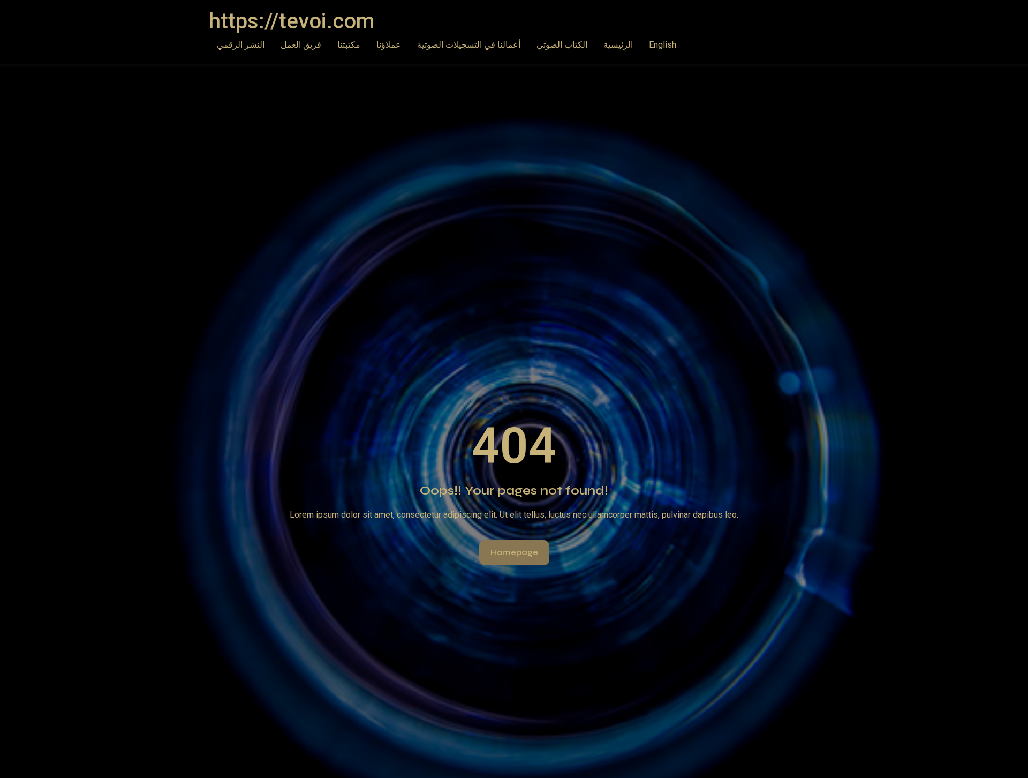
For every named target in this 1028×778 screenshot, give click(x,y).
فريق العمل (301, 45)
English (662, 45)
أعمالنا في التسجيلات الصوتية (468, 45)
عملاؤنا (388, 45)
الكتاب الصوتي (561, 45)
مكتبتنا (348, 45)
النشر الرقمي (240, 45)
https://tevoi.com (291, 21)
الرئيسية (618, 45)
